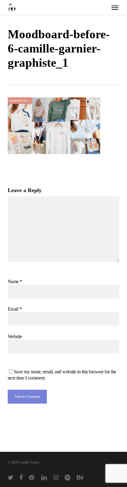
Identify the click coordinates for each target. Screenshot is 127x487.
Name (15, 281)
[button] (115, 7)
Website (15, 336)
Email (15, 309)
